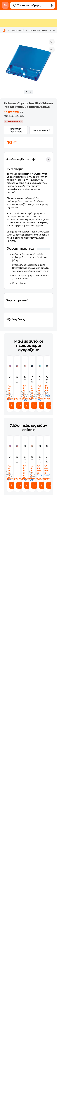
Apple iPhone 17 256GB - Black (47, 459)
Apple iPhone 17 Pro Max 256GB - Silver (25, 459)
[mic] (52, 5)
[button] (28, 220)
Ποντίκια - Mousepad (38, 30)
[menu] (5, 5)
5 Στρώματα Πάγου (32, 379)
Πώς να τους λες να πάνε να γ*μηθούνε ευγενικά (40, 379)
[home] (4, 30)
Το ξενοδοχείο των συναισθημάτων (47, 379)
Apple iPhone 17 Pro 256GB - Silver (40, 459)
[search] (14, 5)
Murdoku (10, 377)
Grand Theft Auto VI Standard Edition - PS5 (17, 379)
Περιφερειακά (17, 30)
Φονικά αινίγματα (25, 378)
